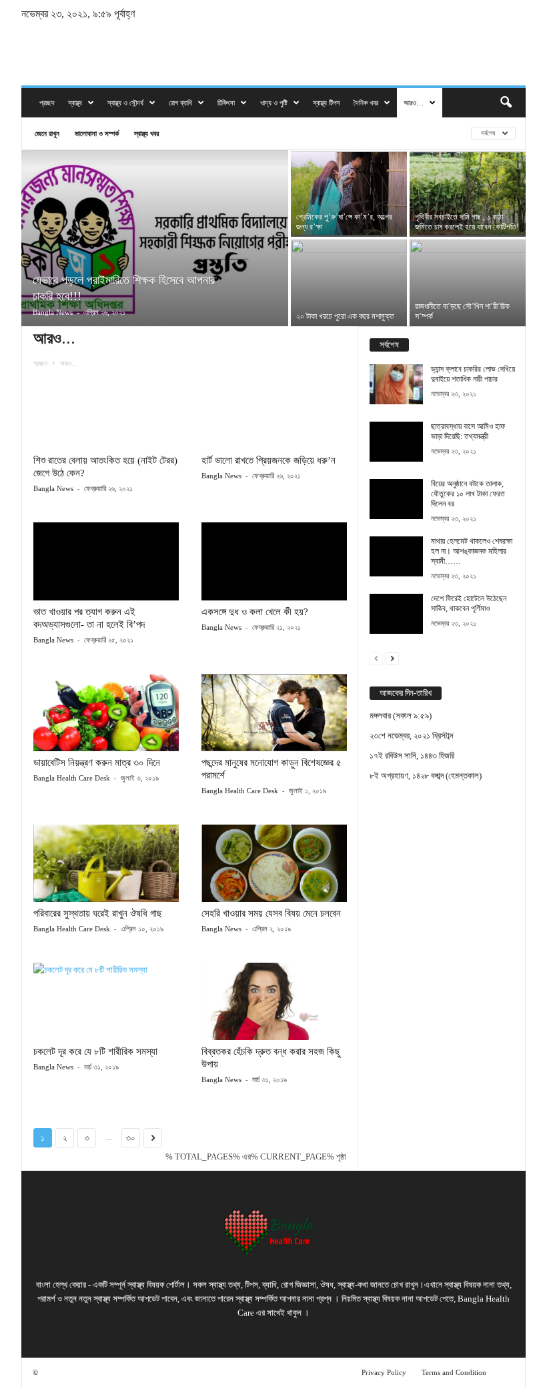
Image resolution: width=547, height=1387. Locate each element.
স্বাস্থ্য (75, 103)
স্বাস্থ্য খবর (146, 133)
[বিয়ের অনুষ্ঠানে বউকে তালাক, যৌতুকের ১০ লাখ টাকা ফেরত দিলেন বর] (396, 499)
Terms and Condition (454, 1372)
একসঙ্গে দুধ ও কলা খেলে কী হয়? (254, 611)
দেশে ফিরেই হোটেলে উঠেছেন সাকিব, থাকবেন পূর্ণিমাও (468, 603)
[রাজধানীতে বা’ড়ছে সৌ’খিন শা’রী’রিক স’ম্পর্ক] (468, 283)
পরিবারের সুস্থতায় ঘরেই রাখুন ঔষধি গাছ (97, 913)
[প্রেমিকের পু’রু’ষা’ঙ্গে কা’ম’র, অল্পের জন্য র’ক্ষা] (349, 193)
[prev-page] (376, 658)
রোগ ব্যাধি (180, 103)
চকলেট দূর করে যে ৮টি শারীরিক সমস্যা (95, 1051)
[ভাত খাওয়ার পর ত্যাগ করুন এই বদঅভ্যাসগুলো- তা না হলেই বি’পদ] (106, 561)
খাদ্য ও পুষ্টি (274, 103)
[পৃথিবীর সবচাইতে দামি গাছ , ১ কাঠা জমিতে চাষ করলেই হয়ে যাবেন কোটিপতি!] (468, 193)
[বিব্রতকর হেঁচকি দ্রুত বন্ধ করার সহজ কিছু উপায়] (274, 1001)
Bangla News (53, 312)
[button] (505, 102)
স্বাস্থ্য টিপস (326, 103)
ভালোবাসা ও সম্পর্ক (97, 133)
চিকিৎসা (226, 103)
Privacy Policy (384, 1372)
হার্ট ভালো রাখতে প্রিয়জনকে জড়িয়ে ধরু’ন (268, 460)
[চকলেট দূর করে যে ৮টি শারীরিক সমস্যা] (106, 1001)
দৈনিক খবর (366, 103)
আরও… (414, 103)
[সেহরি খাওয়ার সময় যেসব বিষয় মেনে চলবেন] (274, 863)
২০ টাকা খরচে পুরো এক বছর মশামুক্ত (345, 316)
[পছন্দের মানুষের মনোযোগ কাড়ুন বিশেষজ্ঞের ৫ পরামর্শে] (274, 712)
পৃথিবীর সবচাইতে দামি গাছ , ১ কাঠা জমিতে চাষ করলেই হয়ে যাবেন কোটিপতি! (467, 222)
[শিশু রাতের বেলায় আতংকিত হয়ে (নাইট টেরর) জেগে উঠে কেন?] (106, 410)
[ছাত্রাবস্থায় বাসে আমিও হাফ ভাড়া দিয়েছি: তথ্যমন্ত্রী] (396, 442)
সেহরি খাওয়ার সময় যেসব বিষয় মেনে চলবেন (271, 913)
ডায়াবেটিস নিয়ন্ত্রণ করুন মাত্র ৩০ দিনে (96, 762)
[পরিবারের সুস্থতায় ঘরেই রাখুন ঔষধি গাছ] (106, 863)
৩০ (130, 1138)
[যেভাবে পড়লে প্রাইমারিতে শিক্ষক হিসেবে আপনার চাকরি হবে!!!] (154, 239)
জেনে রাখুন (47, 133)
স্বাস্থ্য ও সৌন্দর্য (125, 103)
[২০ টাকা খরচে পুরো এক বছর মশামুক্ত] (349, 283)
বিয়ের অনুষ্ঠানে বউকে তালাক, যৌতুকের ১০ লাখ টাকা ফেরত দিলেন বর (468, 493)
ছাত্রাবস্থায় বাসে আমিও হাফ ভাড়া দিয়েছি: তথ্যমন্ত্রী (468, 431)
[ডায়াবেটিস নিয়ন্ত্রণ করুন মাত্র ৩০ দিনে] (106, 712)
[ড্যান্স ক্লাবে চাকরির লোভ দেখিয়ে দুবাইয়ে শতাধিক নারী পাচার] (396, 384)
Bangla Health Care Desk (71, 778)
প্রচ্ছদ (47, 103)
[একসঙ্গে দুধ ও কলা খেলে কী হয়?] (274, 561)
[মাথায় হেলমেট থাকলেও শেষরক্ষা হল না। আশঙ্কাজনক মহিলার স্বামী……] (396, 556)
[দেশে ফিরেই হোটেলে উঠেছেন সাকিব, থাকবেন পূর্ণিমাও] (396, 614)
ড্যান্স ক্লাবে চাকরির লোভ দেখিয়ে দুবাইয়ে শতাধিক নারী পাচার (473, 374)
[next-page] (392, 658)
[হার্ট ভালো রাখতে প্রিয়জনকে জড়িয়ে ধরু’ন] (274, 410)
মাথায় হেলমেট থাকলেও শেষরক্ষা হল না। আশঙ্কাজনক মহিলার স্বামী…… (471, 551)
